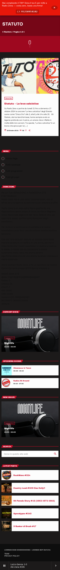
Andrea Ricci (9, 338)
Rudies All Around (21, 380)
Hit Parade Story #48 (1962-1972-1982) (34, 500)
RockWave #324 (21, 475)
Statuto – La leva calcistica (21, 103)
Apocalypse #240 (22, 513)
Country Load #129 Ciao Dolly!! (29, 487)
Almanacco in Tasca (22, 368)
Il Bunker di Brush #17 (24, 526)
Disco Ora (8, 98)
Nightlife (9, 343)
